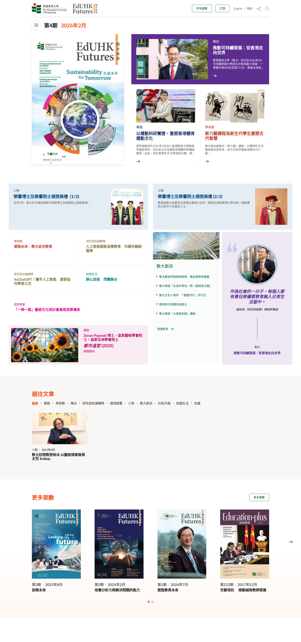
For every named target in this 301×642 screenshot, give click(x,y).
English (238, 8)
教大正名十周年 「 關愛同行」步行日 (182, 295)
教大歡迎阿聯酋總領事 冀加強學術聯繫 (184, 276)
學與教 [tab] (60, 403)
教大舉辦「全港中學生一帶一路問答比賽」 (185, 286)
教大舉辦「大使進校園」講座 (177, 313)
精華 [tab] (35, 403)
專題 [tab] (47, 403)
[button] (10, 541)
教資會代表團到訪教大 (173, 304)
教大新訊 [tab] (146, 403)
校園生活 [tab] (182, 403)
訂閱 (222, 8)
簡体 (249, 8)
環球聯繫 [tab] (116, 403)
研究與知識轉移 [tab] (93, 403)
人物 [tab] (131, 403)
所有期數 (201, 8)
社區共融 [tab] (164, 403)
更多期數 (259, 497)
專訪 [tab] (74, 403)
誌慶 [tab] (197, 403)
